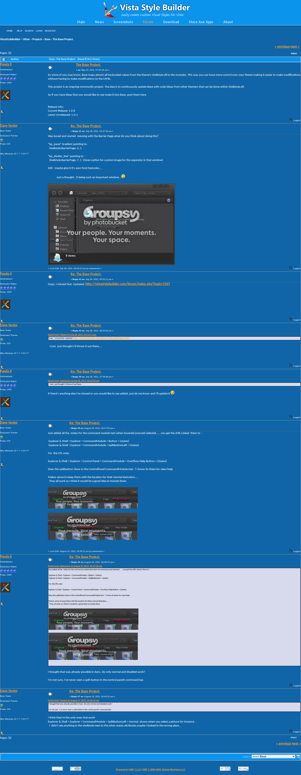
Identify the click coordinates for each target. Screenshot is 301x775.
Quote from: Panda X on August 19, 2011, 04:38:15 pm (73, 701)
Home (10, 31)
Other (26, 39)
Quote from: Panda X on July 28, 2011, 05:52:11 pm (72, 335)
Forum (148, 22)
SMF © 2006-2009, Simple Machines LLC (164, 769)
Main (81, 22)
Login (39, 31)
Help (19, 31)
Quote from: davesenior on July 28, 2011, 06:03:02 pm (73, 381)
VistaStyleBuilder (10, 39)
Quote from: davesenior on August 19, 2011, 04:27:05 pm (75, 566)
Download (171, 22)
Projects (37, 39)
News (99, 22)
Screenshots (123, 22)
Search (29, 31)
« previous (282, 47)
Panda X (6, 64)
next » (295, 47)
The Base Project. (63, 39)
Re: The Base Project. (86, 126)
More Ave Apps (201, 22)
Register (50, 31)
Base (47, 39)
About (228, 22)
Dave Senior (9, 126)
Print (294, 53)
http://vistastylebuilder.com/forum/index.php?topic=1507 (127, 284)
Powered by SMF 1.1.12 (128, 769)
